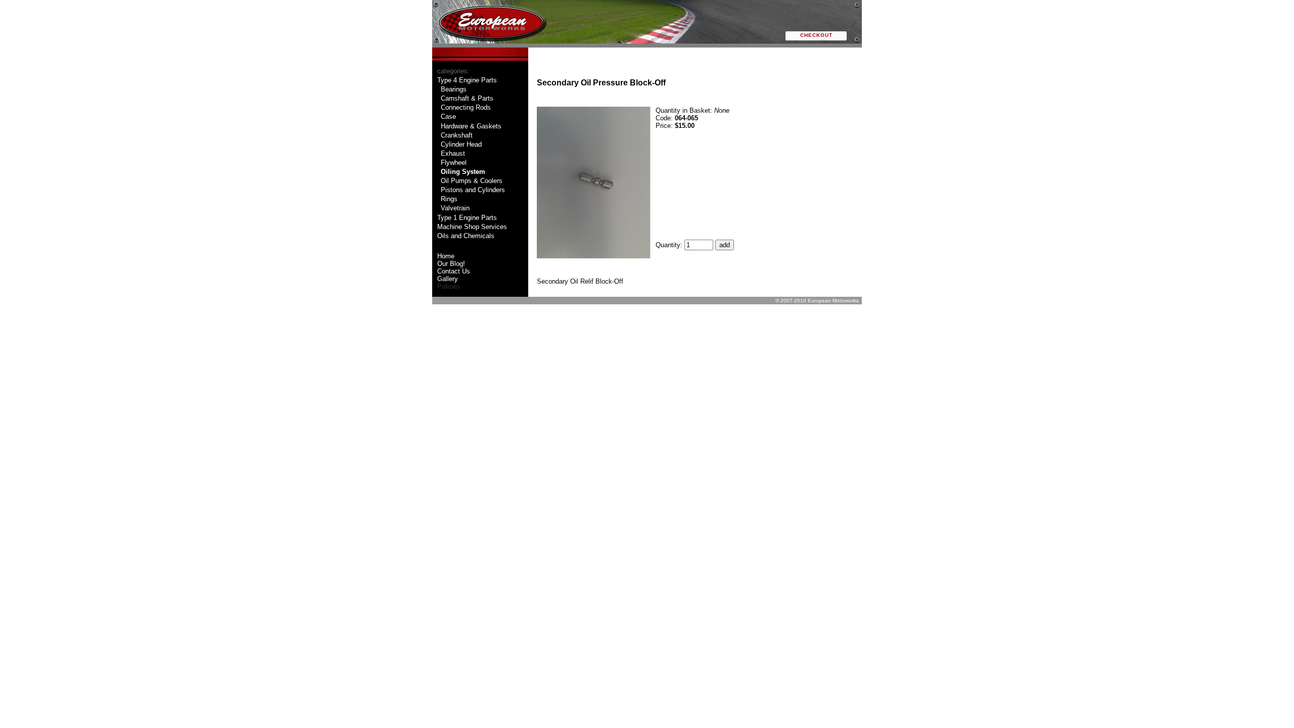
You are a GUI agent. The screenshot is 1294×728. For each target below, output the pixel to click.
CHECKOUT (816, 35)
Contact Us (453, 271)
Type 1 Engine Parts (467, 217)
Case (448, 116)
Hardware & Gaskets (471, 126)
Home (445, 256)
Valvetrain (455, 208)
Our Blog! (451, 263)
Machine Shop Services (472, 227)
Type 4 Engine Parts (467, 80)
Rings (449, 199)
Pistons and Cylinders (473, 190)
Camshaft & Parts (467, 98)
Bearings (454, 89)
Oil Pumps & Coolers (471, 181)
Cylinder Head (461, 144)
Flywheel (454, 162)
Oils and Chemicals (465, 236)
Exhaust (453, 153)
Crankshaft (457, 135)
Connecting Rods (466, 107)
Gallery (447, 279)
